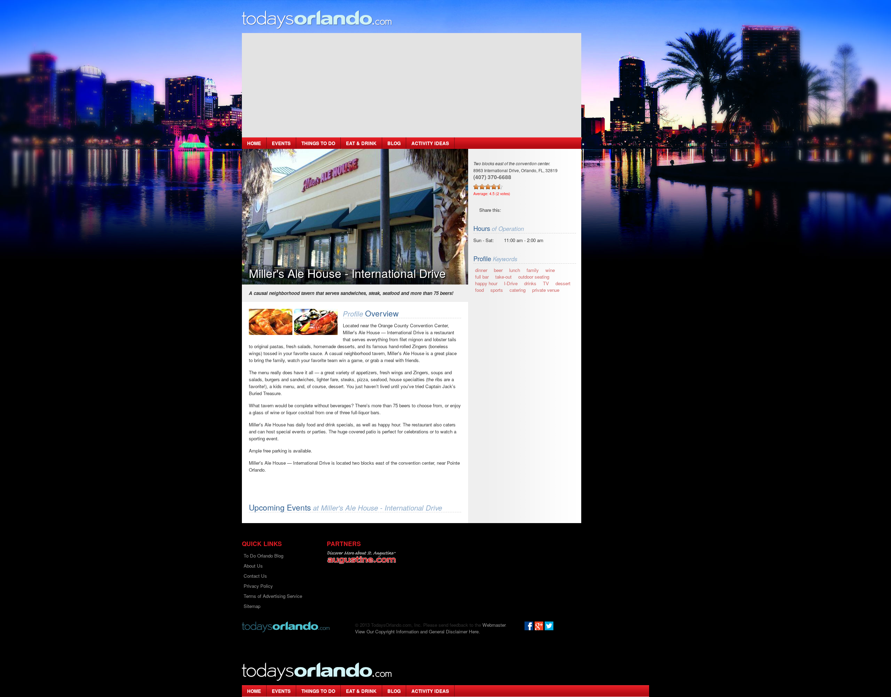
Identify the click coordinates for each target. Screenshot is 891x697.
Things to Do (318, 143)
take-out (503, 276)
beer (498, 270)
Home (254, 143)
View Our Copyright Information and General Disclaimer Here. (417, 631)
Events (281, 143)
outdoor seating (533, 276)
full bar (482, 276)
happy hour (486, 283)
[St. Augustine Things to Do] (361, 557)
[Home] (317, 19)
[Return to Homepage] (286, 626)
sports (496, 290)
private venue (545, 290)
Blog (394, 143)
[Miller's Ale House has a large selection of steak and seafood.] (316, 322)
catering (518, 290)
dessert (562, 283)
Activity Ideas (430, 143)
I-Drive (511, 283)
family (533, 270)
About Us (253, 565)
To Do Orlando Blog (263, 555)
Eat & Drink (361, 143)
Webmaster (493, 625)
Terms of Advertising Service (273, 596)
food (479, 290)
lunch (514, 270)
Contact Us (255, 575)
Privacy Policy (258, 586)
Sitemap (252, 606)
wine (550, 270)
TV (546, 283)
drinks (530, 283)
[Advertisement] (411, 85)
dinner (481, 270)
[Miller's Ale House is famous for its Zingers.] (270, 322)
